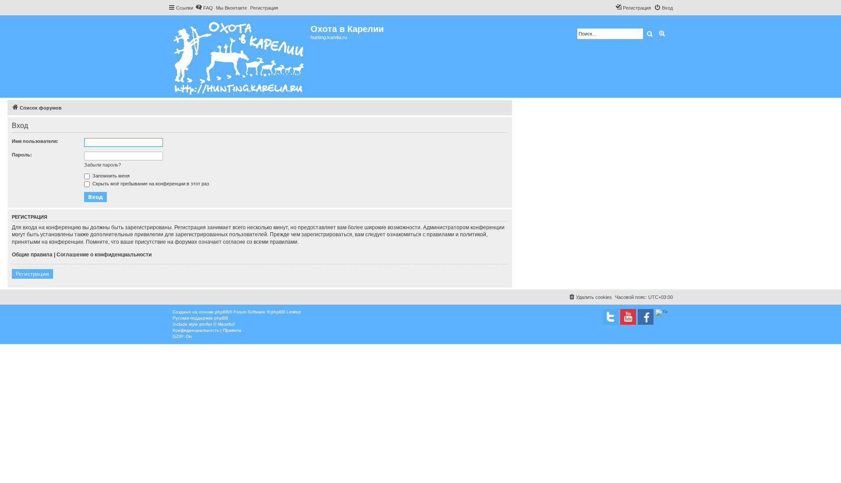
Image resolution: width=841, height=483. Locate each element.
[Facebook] (646, 317)
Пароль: (22, 154)
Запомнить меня (110, 175)
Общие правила (32, 255)
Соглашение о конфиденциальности (104, 255)
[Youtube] (628, 317)
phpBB (222, 311)
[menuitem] (204, 8)
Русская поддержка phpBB (200, 318)
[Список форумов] (239, 57)
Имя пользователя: (35, 141)
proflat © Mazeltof (217, 324)
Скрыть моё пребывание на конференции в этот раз (150, 183)
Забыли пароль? (102, 164)
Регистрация (32, 273)
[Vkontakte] (610, 317)
